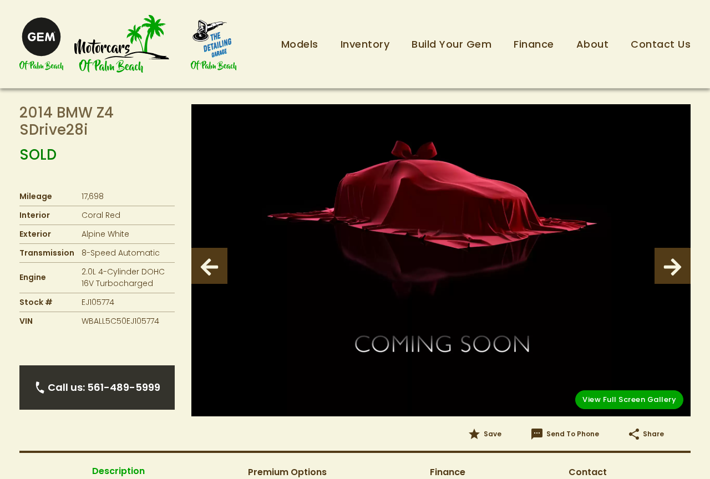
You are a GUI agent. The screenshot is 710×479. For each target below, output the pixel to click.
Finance (534, 44)
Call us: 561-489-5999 (104, 387)
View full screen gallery (629, 399)
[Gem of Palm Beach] (41, 44)
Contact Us (661, 44)
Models (299, 44)
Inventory (365, 44)
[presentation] (209, 266)
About (592, 44)
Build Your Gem (451, 44)
